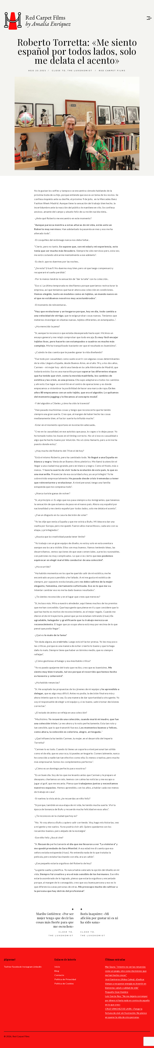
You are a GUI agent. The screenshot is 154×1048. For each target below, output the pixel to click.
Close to (59, 70)
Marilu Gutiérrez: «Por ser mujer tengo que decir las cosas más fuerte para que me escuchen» (55, 920)
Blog (56, 971)
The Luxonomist (80, 70)
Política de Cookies (64, 983)
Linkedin (37, 966)
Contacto (59, 975)
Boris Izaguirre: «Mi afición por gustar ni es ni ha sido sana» (99, 918)
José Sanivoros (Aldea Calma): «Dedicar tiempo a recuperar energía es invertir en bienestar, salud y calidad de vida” (125, 983)
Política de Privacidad (65, 979)
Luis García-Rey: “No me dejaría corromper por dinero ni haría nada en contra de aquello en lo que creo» (127, 1000)
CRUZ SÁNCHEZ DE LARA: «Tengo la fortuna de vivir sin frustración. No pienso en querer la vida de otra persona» (126, 1012)
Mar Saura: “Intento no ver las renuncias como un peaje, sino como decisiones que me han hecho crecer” (126, 970)
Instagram (27, 966)
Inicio (57, 966)
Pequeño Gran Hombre (116, 992)
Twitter (8, 966)
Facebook (17, 966)
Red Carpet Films (112, 70)
